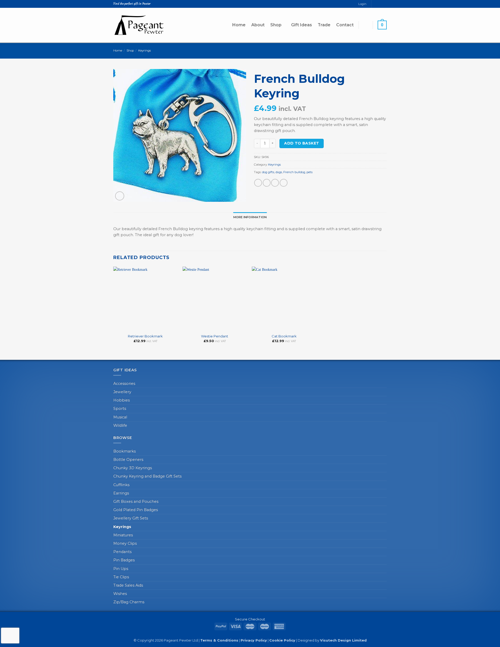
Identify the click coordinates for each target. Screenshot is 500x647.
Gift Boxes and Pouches (135, 501)
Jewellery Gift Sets (130, 518)
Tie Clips (121, 577)
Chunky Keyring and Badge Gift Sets (147, 476)
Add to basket (301, 143)
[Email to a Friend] (275, 183)
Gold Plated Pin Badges (135, 509)
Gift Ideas (301, 24)
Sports (119, 408)
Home (239, 24)
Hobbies (121, 400)
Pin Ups (120, 568)
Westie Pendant (214, 336)
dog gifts (268, 172)
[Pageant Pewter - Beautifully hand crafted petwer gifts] (139, 24)
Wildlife (120, 425)
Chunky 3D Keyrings (132, 468)
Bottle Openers (128, 459)
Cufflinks (121, 484)
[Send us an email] (380, 3)
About (258, 24)
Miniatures (123, 535)
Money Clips (125, 543)
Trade (324, 24)
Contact (345, 24)
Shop (276, 24)
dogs (279, 172)
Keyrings (144, 50)
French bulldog (294, 172)
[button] (366, 25)
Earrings (121, 493)
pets (309, 172)
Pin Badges (124, 560)
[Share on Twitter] (267, 183)
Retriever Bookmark (145, 336)
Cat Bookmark (284, 336)
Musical (120, 417)
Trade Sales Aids (128, 585)
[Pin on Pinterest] (284, 183)
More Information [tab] (250, 217)
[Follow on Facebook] (375, 3)
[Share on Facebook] (258, 183)
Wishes (120, 593)
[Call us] (384, 3)
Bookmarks (124, 451)
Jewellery (122, 392)
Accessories (124, 383)
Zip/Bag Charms (128, 602)
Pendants (122, 551)
